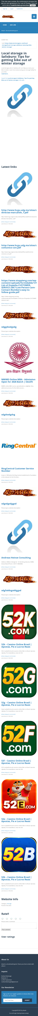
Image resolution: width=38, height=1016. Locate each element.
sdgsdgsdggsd (9, 503)
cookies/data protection (20, 5)
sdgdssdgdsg (8, 414)
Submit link (20, 9)
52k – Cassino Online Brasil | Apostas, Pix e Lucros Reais (16, 645)
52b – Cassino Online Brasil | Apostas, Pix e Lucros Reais (16, 878)
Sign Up (5, 9)
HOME (5, 25)
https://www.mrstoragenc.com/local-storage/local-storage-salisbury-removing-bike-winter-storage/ (17, 45)
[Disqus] (19, 140)
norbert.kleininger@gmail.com (9, 982)
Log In (11, 9)
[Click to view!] (19, 99)
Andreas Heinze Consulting (16, 557)
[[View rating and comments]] (8, 221)
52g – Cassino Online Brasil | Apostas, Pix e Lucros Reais (16, 703)
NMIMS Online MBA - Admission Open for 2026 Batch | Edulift (18, 380)
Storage (9, 903)
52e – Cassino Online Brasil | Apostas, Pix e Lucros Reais (16, 820)
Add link (13, 25)
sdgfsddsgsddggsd (11, 590)
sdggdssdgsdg (9, 326)
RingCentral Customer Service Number (17, 469)
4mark (24, 1010)
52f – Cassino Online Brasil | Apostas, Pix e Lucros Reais (16, 762)
